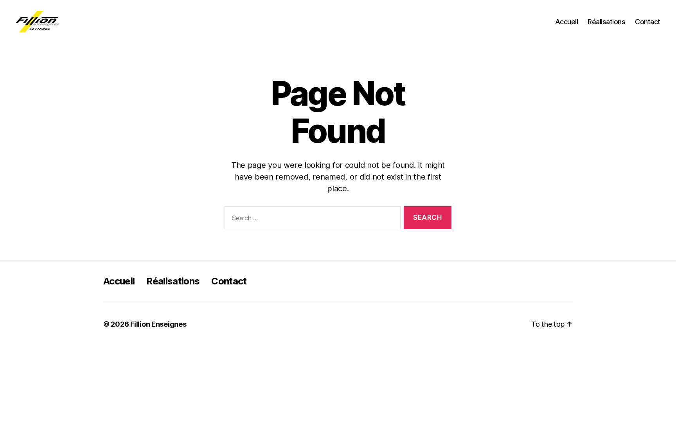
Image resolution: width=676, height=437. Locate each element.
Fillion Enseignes (158, 324)
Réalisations (606, 22)
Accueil (566, 22)
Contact (647, 22)
